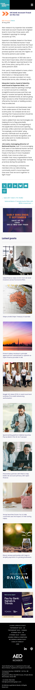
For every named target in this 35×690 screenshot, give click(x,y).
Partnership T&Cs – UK (17, 628)
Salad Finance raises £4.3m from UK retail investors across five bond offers (17, 279)
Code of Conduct (17, 642)
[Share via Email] (25, 185)
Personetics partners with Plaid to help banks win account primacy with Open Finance (16, 476)
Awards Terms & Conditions (17, 637)
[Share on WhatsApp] (4, 191)
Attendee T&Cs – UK (17, 632)
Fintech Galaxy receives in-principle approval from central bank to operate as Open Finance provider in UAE (17, 355)
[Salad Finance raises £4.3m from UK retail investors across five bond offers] (17, 260)
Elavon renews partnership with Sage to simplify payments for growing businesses (17, 556)
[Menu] (30, 5)
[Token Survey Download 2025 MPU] (17, 605)
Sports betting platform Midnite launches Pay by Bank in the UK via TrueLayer (17, 436)
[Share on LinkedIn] (15, 185)
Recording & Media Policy (17, 639)
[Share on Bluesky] (20, 185)
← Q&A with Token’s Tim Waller (12, 198)
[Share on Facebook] (9, 185)
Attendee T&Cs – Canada (17, 635)
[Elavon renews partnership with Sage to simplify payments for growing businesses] (17, 538)
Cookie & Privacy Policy (17, 625)
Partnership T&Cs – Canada (17, 630)
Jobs (17, 644)
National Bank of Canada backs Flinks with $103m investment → (19, 202)
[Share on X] (4, 185)
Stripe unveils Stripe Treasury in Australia (16, 317)
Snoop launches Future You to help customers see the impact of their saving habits (17, 516)
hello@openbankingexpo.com (11, 682)
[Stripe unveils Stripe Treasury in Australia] (17, 299)
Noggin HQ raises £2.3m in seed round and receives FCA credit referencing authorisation (17, 396)
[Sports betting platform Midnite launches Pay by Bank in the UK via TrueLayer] (17, 417)
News (13, 21)
